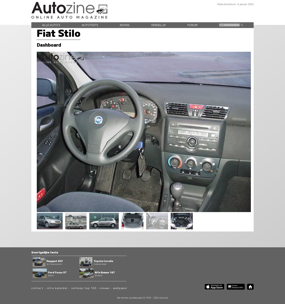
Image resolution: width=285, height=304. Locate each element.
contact (37, 288)
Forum (192, 25)
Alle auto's (51, 25)
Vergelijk (158, 25)
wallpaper (120, 288)
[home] (249, 288)
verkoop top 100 (83, 288)
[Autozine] (142, 10)
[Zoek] (241, 25)
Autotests (90, 25)
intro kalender (57, 288)
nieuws (105, 288)
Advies (124, 25)
